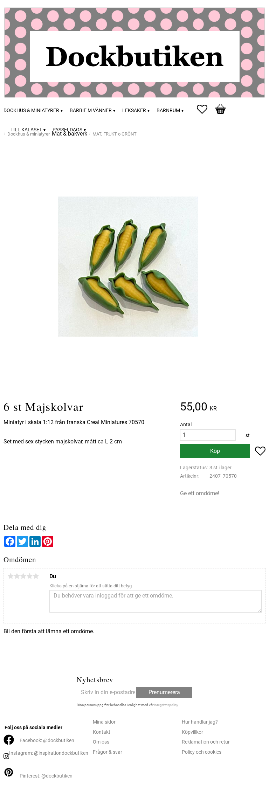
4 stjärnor (29, 576)
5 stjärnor (36, 576)
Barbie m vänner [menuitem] (91, 110)
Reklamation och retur (206, 742)
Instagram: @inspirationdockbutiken (48, 753)
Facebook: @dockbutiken (47, 741)
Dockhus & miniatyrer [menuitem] (31, 110)
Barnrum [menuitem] (168, 110)
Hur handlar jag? (200, 722)
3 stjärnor (23, 576)
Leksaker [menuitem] (134, 110)
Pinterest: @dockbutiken (46, 776)
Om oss (101, 742)
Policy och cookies (201, 752)
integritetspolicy (166, 705)
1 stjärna (10, 576)
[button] (205, 109)
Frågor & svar (107, 752)
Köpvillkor (192, 732)
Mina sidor (104, 722)
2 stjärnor (17, 576)
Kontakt (101, 732)
